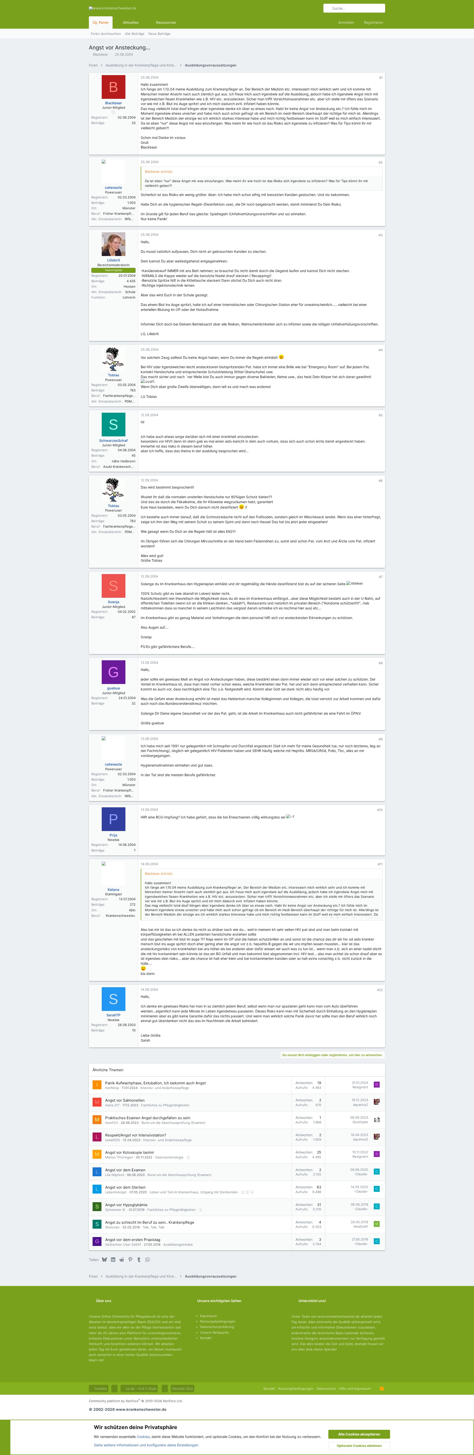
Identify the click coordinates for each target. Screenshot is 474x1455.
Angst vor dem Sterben (125, 1187)
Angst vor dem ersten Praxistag (132, 1239)
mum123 (111, 1123)
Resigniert (360, 1087)
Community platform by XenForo (136, 1401)
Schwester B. (115, 1210)
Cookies (100, 1389)
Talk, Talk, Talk (153, 1227)
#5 (381, 415)
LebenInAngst (116, 1192)
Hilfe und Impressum (355, 1389)
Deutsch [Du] (182, 1389)
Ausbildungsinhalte (178, 1244)
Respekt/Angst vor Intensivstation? (135, 1135)
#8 (381, 663)
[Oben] (375, 1388)
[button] (142, 22)
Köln (132, 910)
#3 (381, 235)
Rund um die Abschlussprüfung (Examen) (173, 1123)
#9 (381, 739)
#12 (380, 990)
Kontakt (206, 1338)
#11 (380, 864)
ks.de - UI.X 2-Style (140, 1389)
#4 (381, 350)
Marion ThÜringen (119, 1157)
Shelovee (112, 1227)
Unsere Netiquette (214, 1332)
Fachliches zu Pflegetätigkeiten (165, 1105)
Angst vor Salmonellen (125, 1100)
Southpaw (360, 1122)
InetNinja (112, 1088)
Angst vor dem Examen (125, 1170)
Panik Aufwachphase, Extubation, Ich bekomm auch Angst (155, 1083)
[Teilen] (374, 77)
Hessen (130, 286)
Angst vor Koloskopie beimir (129, 1152)
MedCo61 (361, 1226)
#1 (381, 78)
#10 (380, 810)
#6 (381, 481)
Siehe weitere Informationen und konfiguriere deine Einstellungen (146, 1445)
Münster (129, 208)
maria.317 (112, 1105)
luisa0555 (112, 1140)
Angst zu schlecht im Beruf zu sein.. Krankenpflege (149, 1222)
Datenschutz (326, 1389)
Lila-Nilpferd (114, 1175)
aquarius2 (360, 1105)
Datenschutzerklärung (217, 1327)
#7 (381, 577)
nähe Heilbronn (124, 461)
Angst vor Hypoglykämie (126, 1204)
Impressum (208, 1316)
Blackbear (100, 54)
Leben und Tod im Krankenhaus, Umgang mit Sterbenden (194, 1192)
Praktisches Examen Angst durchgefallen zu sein (147, 1117)
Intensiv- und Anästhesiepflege (164, 1088)
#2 (381, 162)
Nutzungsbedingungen (218, 1321)
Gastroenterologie (169, 1157)
